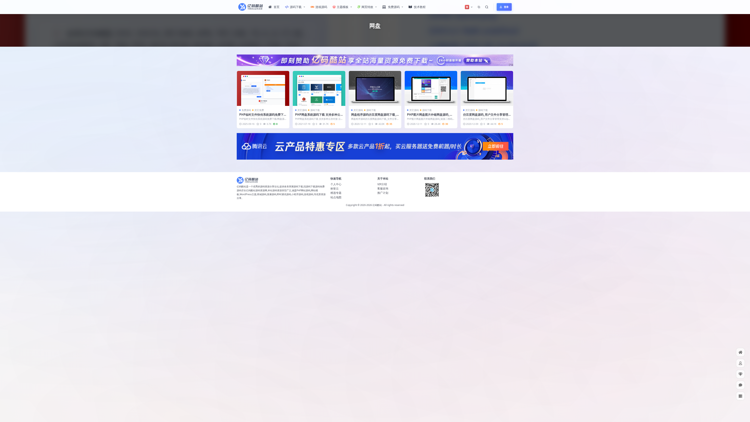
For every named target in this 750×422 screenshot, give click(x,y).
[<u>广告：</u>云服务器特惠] (375, 146)
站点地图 (335, 197)
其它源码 (302, 110)
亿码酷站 (377, 205)
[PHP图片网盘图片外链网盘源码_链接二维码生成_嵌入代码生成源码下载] (431, 88)
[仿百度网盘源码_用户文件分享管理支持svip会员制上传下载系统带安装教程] (487, 88)
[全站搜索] (486, 7)
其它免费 (259, 110)
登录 (506, 7)
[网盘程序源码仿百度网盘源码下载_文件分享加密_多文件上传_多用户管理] (375, 88)
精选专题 (335, 193)
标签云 (334, 188)
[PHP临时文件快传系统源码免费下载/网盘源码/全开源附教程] (263, 88)
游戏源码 (321, 7)
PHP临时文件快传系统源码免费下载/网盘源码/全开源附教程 (261, 116)
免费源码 (394, 7)
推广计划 (382, 193)
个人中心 (335, 184)
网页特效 (367, 7)
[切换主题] (478, 7)
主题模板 (342, 7)
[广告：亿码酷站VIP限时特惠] (375, 60)
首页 (276, 7)
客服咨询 (382, 188)
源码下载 (296, 7)
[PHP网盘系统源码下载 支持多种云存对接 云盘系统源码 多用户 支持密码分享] (319, 88)
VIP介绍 (382, 184)
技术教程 (420, 7)
